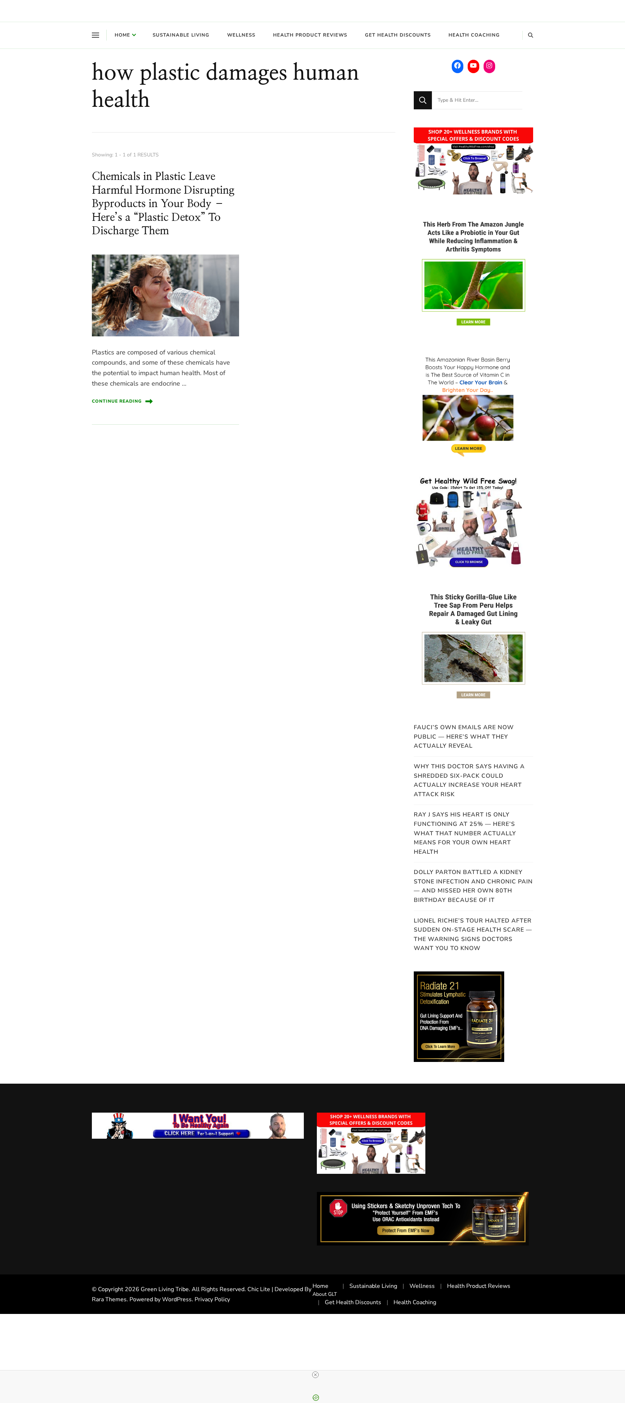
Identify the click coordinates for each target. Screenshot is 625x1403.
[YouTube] (473, 65)
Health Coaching (474, 35)
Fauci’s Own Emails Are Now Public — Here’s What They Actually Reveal (464, 736)
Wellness (241, 35)
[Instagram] (489, 65)
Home (122, 35)
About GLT (324, 1294)
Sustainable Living (181, 35)
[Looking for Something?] (477, 100)
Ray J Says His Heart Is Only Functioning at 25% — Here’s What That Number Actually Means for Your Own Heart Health (465, 833)
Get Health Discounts (398, 35)
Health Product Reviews (310, 35)
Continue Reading (117, 401)
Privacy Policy (212, 1299)
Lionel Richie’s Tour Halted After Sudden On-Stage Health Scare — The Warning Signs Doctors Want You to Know (473, 935)
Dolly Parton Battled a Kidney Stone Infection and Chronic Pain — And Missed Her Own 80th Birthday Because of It (473, 886)
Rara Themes (109, 1299)
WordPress (177, 1299)
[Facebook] (457, 65)
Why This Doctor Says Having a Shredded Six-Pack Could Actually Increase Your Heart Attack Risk (469, 780)
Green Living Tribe (165, 1289)
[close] (315, 1375)
